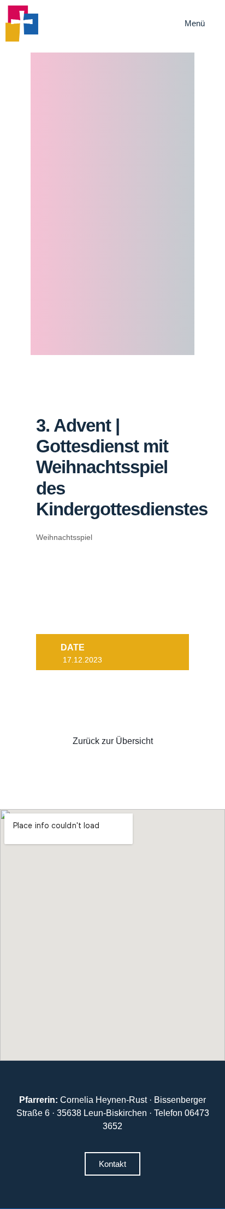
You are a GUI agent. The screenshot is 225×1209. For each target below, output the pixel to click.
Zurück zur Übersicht (113, 741)
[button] (202, 23)
